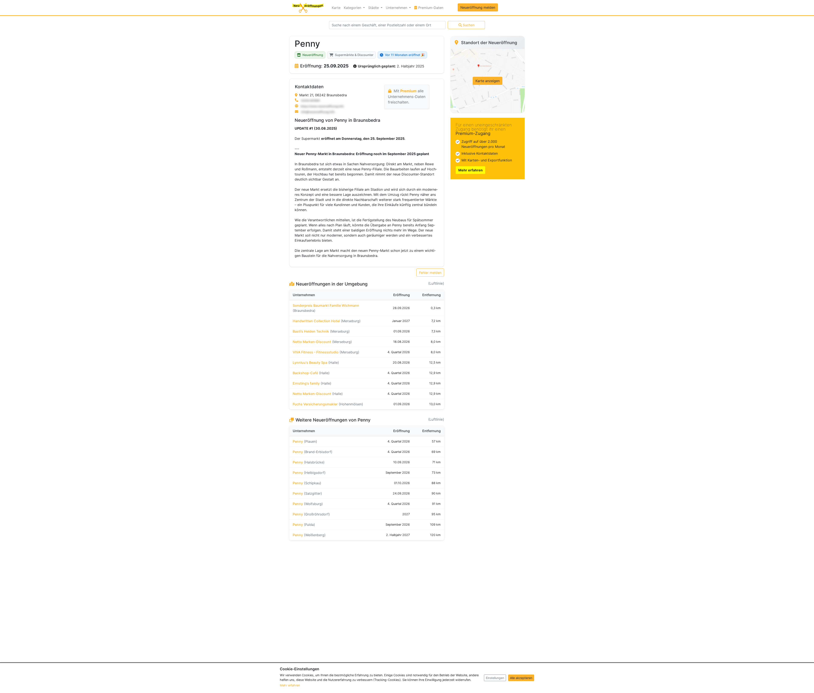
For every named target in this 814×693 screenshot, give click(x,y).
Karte (336, 8)
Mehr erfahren (470, 170)
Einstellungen (495, 678)
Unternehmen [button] (397, 8)
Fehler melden (430, 272)
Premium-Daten (431, 7)
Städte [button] (374, 8)
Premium (408, 91)
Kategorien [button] (353, 8)
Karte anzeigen (487, 81)
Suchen (468, 25)
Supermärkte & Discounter (354, 55)
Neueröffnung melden (477, 7)
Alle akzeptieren (521, 678)
